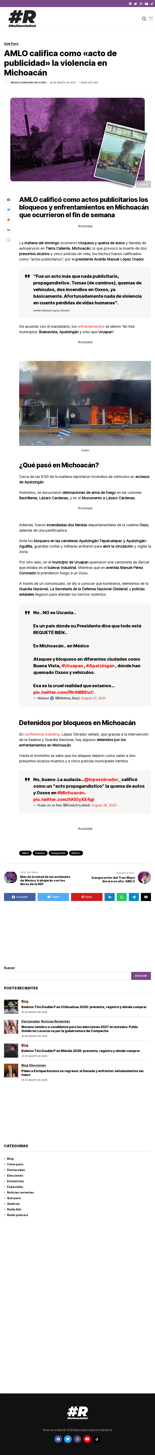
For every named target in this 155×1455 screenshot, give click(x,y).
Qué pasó (14, 1198)
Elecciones (15, 1175)
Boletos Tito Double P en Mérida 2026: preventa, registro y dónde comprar (81, 1051)
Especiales (15, 1186)
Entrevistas (15, 1181)
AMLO (25, 853)
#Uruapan (72, 665)
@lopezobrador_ (102, 779)
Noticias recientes (20, 1192)
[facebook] (130, 3)
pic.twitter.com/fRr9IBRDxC (63, 692)
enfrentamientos (91, 326)
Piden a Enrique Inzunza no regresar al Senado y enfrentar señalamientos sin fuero (82, 1073)
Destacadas (16, 1170)
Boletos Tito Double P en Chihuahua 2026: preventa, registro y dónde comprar (84, 1007)
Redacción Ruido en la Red (28, 82)
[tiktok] (152, 3)
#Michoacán (70, 792)
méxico (76, 853)
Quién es (13, 1203)
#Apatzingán (100, 665)
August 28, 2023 (103, 805)
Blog (10, 1158)
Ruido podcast (17, 1215)
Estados (40, 853)
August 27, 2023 (93, 698)
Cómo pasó (15, 1164)
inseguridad (58, 853)
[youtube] (146, 3)
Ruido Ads (14, 1209)
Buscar (9, 968)
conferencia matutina (41, 734)
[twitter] (135, 3)
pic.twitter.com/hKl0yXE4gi (63, 799)
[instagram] (141, 3)
